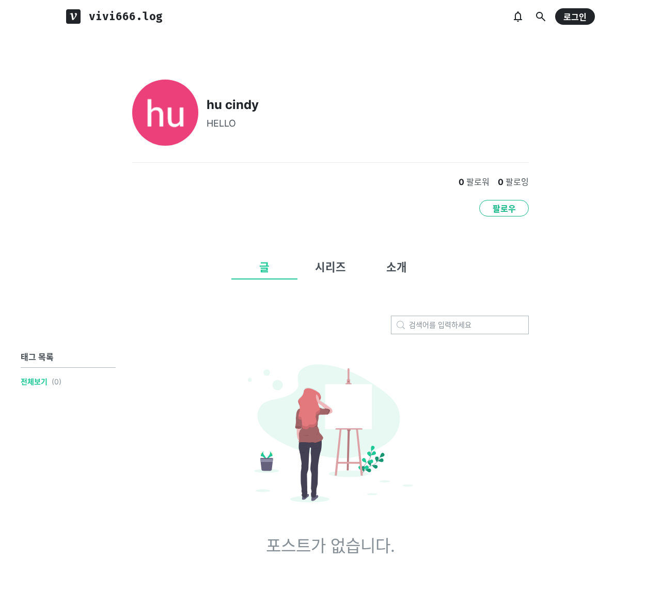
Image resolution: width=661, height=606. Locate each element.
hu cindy (233, 104)
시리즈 (330, 267)
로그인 (575, 17)
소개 (396, 267)
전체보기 (34, 381)
